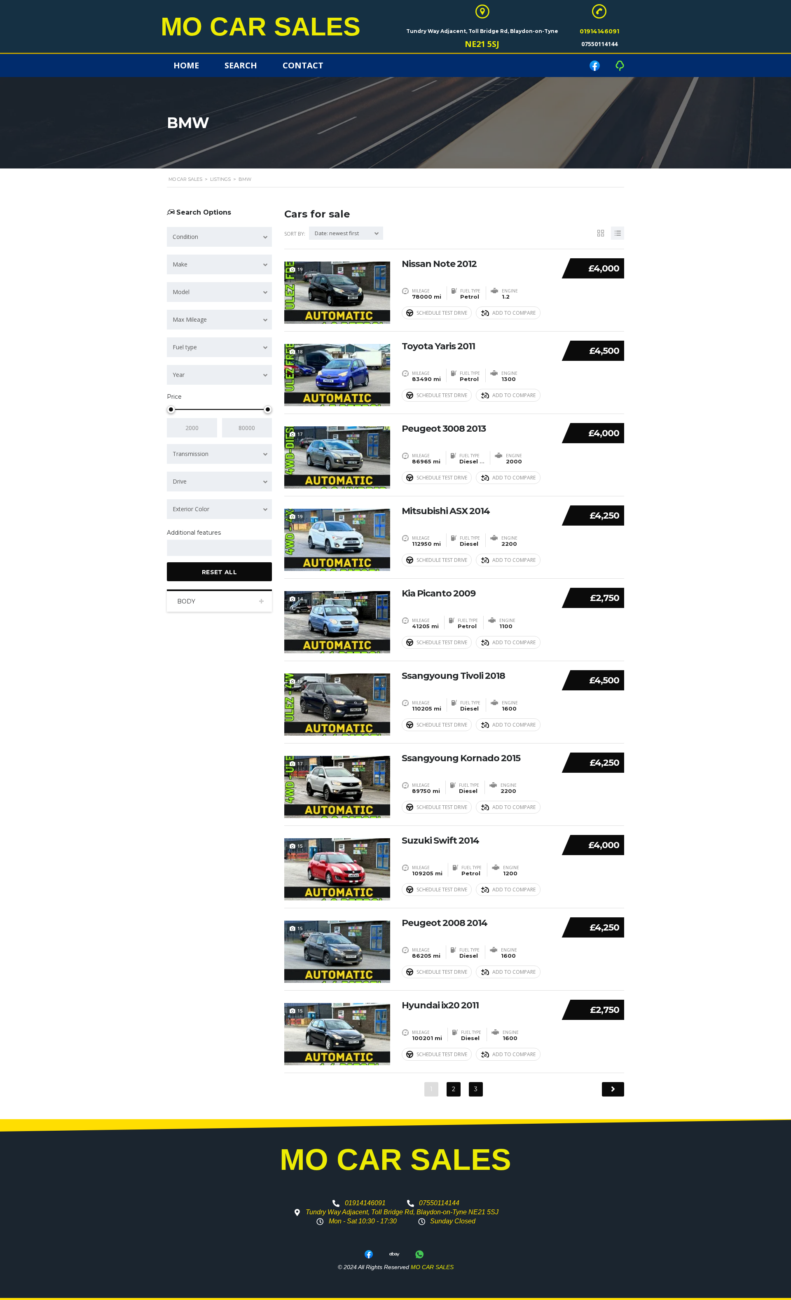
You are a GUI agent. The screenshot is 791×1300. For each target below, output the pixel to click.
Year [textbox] (179, 375)
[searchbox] (176, 548)
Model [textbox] (181, 292)
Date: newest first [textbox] (337, 233)
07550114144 (599, 44)
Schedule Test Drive (442, 312)
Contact (303, 65)
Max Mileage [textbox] (190, 319)
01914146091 (599, 31)
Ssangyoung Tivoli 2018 (453, 676)
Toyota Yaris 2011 (438, 346)
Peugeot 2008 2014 (444, 923)
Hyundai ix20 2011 (440, 1005)
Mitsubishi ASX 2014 (446, 511)
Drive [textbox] (180, 481)
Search (241, 65)
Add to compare (514, 312)
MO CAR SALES (260, 26)
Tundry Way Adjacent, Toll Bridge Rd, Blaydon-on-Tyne (482, 31)
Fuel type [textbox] (185, 347)
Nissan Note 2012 (439, 264)
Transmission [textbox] (190, 454)
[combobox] (219, 237)
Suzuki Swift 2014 (440, 841)
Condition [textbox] (185, 237)
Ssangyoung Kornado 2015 (461, 758)
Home (186, 65)
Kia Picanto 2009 (438, 594)
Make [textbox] (180, 264)
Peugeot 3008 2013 (444, 429)
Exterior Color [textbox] (191, 509)
